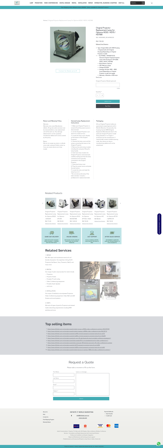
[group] (81, 211)
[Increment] (102, 95)
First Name (56, 371)
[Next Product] (120, 203)
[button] (152, 3)
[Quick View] (50, 203)
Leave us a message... (82, 371)
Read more (99, 77)
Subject (55, 390)
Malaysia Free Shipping (102, 44)
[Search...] (143, 3)
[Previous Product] (43, 203)
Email (54, 384)
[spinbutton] (99, 95)
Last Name (56, 378)
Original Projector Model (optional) (106, 81)
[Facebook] (71, 415)
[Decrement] (97, 95)
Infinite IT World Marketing (82, 412)
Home (45, 20)
